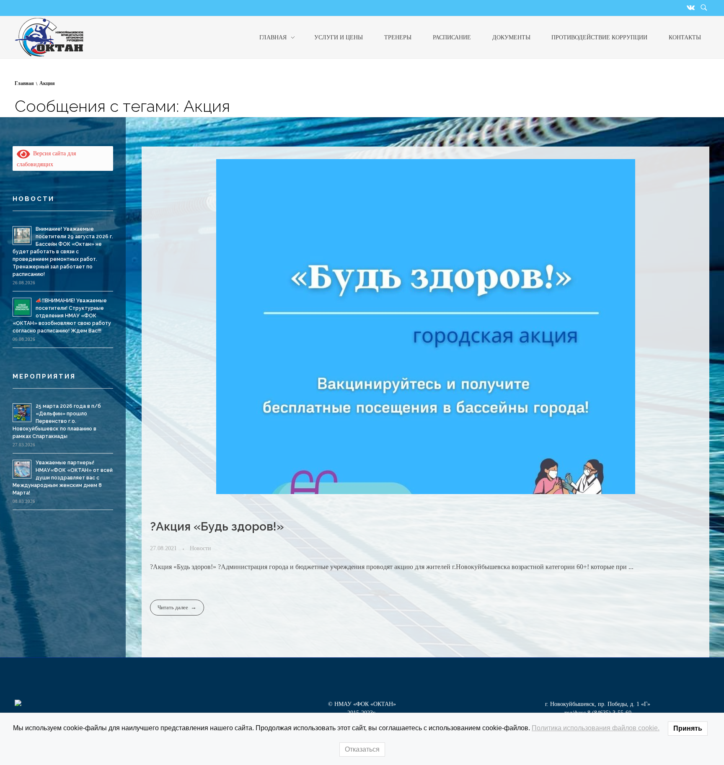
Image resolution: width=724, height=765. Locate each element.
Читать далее (173, 607)
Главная (24, 83)
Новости (200, 548)
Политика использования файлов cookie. (595, 728)
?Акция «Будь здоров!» (217, 526)
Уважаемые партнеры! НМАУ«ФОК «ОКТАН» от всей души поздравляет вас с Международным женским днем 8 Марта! (63, 478)
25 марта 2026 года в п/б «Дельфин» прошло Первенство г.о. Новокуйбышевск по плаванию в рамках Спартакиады (57, 421)
